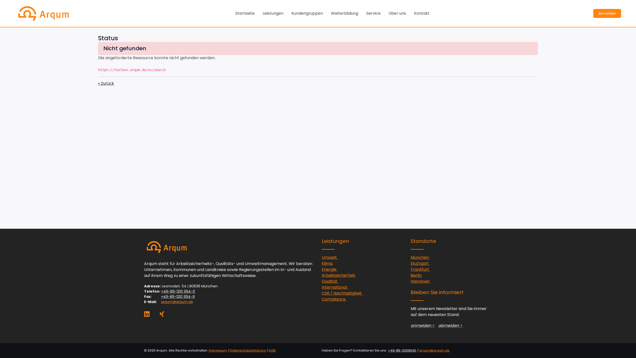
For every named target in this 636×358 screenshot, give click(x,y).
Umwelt (330, 257)
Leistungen (273, 13)
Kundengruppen (307, 13)
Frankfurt (420, 269)
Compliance (334, 299)
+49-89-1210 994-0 (178, 291)
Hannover (421, 281)
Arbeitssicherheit (339, 275)
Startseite (245, 13)
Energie (329, 269)
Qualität (330, 281)
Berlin (417, 275)
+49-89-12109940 (402, 350)
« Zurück (106, 83)
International (335, 287)
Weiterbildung (344, 13)
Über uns (397, 13)
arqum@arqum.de (177, 301)
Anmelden (607, 13)
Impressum (218, 350)
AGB (272, 350)
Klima (327, 263)
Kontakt (422, 13)
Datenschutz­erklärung (248, 350)
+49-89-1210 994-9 (178, 296)
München (420, 257)
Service (373, 13)
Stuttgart (420, 263)
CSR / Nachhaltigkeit (342, 293)
